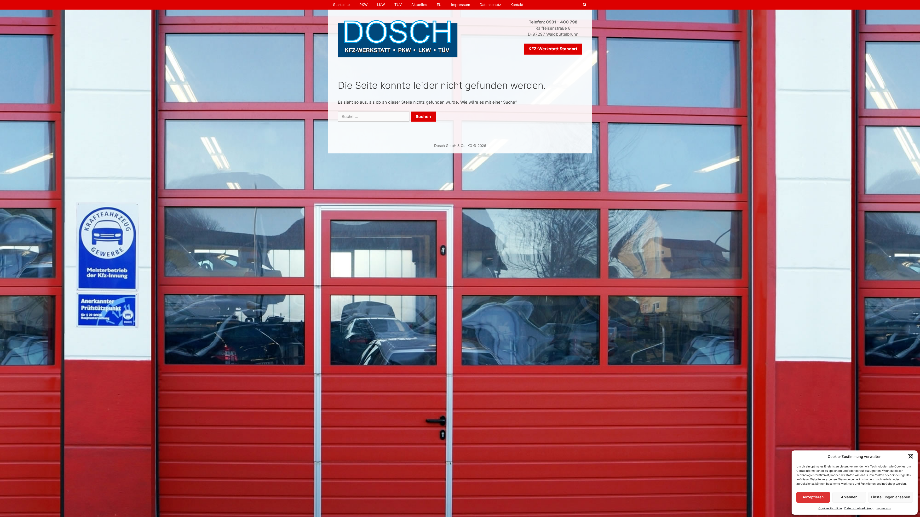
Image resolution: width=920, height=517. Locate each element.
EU (439, 4)
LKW (381, 4)
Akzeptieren (813, 497)
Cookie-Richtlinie (830, 508)
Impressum (884, 508)
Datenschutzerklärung (859, 508)
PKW (363, 4)
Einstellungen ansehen (890, 497)
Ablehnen (849, 497)
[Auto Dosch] (398, 38)
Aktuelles (419, 4)
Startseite (341, 4)
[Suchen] (585, 5)
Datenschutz (490, 4)
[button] (910, 456)
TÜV (398, 4)
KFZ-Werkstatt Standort (553, 48)
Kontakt (517, 4)
